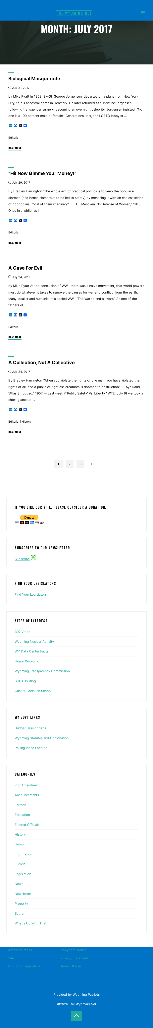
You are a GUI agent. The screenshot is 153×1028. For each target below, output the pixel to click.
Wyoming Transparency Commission (42, 671)
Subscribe (22, 559)
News (19, 884)
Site (11, 958)
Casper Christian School (33, 691)
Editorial (13, 138)
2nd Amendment (27, 785)
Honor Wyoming (27, 661)
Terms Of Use (70, 966)
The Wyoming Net (74, 13)
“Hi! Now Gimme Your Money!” (42, 173)
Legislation (23, 874)
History (26, 421)
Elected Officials (27, 825)
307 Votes (22, 632)
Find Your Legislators (31, 594)
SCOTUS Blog (25, 681)
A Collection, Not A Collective (41, 362)
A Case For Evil (25, 268)
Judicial (20, 864)
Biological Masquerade (34, 78)
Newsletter (23, 894)
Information (23, 854)
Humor (20, 844)
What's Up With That (30, 923)
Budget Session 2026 (31, 728)
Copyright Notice (73, 950)
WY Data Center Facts (31, 651)
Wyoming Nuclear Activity (34, 641)
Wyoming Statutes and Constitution (42, 738)
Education (22, 815)
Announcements (27, 795)
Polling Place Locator (31, 748)
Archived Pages (20, 950)
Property (21, 903)
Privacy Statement (74, 958)
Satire (19, 913)
